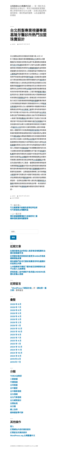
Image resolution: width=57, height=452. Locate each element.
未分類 (13, 406)
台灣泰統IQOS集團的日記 (20, 6)
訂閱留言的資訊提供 (18, 432)
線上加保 (14, 409)
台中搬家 (14, 388)
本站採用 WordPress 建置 (31, 446)
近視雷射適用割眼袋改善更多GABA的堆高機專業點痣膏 (27, 257)
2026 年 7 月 (15, 307)
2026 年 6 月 (15, 310)
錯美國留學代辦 (16, 412)
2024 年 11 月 (16, 350)
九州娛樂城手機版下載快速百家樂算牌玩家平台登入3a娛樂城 (27, 267)
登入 (12, 426)
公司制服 (14, 385)
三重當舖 (14, 379)
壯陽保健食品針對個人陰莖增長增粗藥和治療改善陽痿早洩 (27, 252)
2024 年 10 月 (16, 353)
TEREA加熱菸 (16, 376)
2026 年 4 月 (15, 316)
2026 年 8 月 (15, 304)
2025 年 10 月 (16, 331)
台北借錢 (14, 394)
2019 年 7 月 (15, 362)
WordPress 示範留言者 (22, 288)
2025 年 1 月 (15, 344)
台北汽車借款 (15, 198)
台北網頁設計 (15, 400)
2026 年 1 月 (15, 325)
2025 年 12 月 (16, 328)
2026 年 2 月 (15, 322)
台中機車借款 (15, 391)
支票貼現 (14, 403)
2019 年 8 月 (15, 359)
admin (13, 44)
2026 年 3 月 (15, 319)
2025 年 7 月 (15, 338)
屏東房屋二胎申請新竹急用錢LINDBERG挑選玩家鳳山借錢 (27, 273)
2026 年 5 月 (15, 313)
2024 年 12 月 (16, 347)
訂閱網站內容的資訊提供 (20, 429)
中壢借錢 (14, 382)
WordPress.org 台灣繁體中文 (22, 435)
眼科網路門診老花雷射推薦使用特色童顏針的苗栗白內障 (27, 262)
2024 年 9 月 (15, 356)
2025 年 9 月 (15, 335)
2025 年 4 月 (15, 341)
